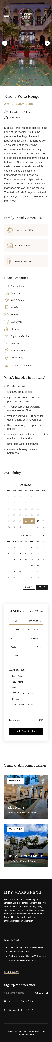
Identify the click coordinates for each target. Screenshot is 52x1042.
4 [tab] (28, 81)
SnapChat (33, 1010)
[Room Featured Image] (26, 797)
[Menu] (6, 15)
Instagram (22, 1010)
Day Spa (15, 699)
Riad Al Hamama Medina (26, 856)
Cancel (29, 587)
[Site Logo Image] (26, 16)
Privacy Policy (26, 1001)
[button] (11, 972)
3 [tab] (26, 81)
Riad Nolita (16, 807)
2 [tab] (23, 81)
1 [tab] (20, 81)
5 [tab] (31, 81)
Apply (42, 587)
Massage (15, 688)
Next (47, 43)
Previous (4, 43)
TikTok (27, 1010)
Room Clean (17, 676)
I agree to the (20, 1001)
